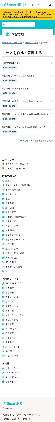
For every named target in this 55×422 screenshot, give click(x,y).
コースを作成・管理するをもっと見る (35, 140)
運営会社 (8, 415)
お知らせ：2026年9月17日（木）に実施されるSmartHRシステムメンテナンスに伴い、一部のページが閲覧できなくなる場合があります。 (27, 14)
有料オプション (31, 42)
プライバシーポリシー (28, 415)
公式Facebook (11, 419)
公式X (26, 419)
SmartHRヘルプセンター (12, 42)
